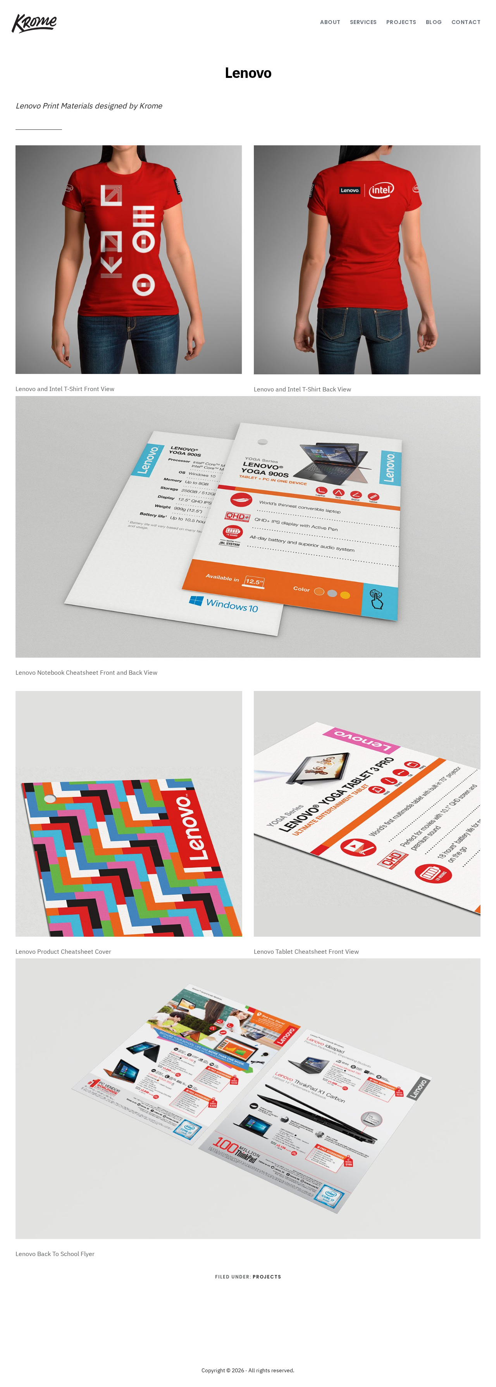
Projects (267, 1276)
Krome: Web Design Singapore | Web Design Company (45, 23)
